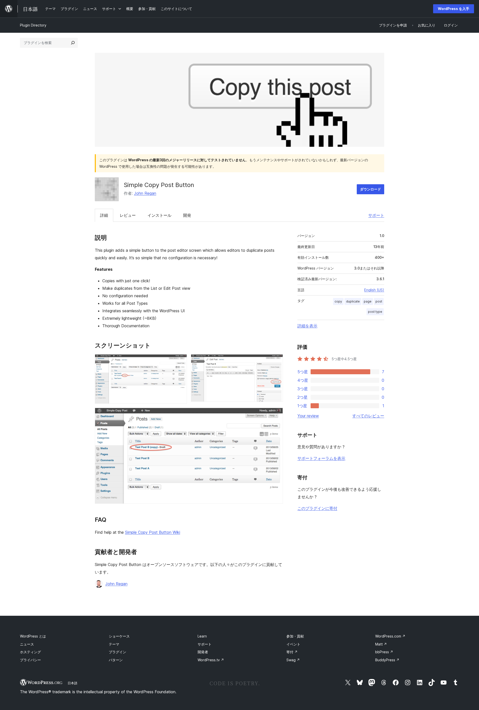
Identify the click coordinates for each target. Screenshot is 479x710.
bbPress (384, 652)
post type (375, 312)
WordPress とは (33, 636)
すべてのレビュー (368, 415)
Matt (381, 644)
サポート (376, 215)
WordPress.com (390, 636)
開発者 (203, 652)
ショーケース (119, 636)
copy (338, 301)
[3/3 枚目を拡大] (276, 414)
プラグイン (117, 652)
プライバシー (30, 660)
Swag (293, 660)
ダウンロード (370, 189)
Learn (202, 636)
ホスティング (30, 652)
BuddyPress (387, 660)
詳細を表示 (307, 325)
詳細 (104, 215)
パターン (116, 660)
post (378, 301)
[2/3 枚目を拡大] (276, 361)
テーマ (114, 644)
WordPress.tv (211, 660)
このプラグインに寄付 (317, 508)
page (367, 301)
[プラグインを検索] (73, 43)
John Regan (145, 193)
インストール (159, 215)
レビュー (128, 215)
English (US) (374, 290)
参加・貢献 (295, 636)
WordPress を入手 (453, 8)
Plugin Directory (33, 25)
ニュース (27, 644)
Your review (308, 415)
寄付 (292, 652)
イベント (293, 644)
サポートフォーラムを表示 (321, 458)
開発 (187, 215)
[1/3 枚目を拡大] (180, 361)
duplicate (353, 301)
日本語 (72, 683)
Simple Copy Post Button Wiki (152, 532)
